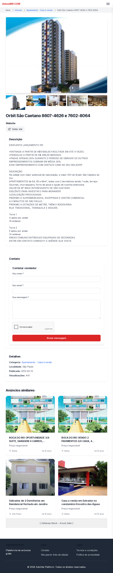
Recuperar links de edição (54, 554)
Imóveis (18, 10)
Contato (45, 550)
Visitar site (17, 129)
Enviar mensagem (56, 338)
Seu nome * (18, 273)
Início (8, 10)
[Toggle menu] (108, 4)
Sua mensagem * (20, 297)
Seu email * (18, 285)
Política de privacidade (88, 554)
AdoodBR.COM (11, 3)
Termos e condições (87, 550)
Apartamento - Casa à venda (39, 10)
